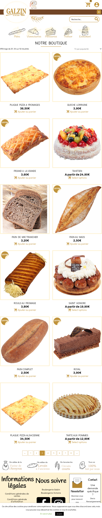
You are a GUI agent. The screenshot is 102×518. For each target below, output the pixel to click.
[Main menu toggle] (99, 12)
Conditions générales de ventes (17, 494)
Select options (79, 177)
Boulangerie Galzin (51, 489)
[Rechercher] (96, 19)
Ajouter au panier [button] (27, 111)
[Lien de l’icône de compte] (96, 4)
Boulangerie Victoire (51, 492)
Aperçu (25, 99)
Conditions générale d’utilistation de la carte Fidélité (17, 501)
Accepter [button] (59, 514)
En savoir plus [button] (46, 513)
